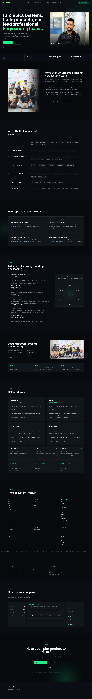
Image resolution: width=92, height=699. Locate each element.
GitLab (57, 686)
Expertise (37, 2)
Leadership (54, 2)
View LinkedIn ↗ (53, 662)
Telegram (77, 686)
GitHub (5, 47)
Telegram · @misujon (53, 667)
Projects (48, 2)
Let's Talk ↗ (17, 43)
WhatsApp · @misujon (40, 667)
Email (83, 686)
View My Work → (7, 43)
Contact (59, 2)
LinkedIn (11, 47)
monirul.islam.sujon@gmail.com (39, 672)
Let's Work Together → (83, 2)
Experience (42, 2)
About (32, 2)
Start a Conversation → (41, 662)
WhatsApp (70, 686)
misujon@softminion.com (54, 672)
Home (28, 2)
